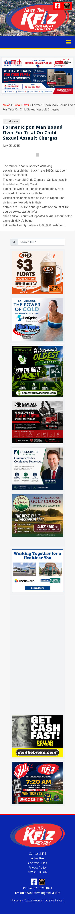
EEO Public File (37, 872)
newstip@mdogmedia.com (37, 893)
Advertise (37, 858)
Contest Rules (37, 863)
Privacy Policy (37, 868)
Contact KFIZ (37, 854)
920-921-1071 (37, 888)
